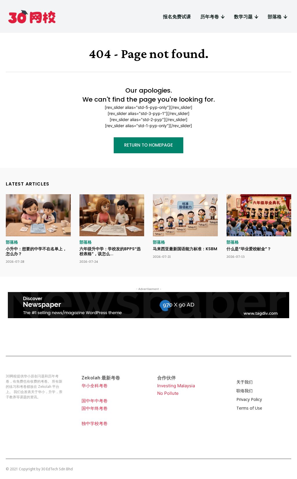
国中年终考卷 (95, 408)
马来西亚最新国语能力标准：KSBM (185, 249)
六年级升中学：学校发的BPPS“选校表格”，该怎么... (110, 251)
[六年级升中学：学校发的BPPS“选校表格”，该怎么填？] (111, 215)
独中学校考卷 (95, 423)
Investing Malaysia (176, 385)
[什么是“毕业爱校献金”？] (259, 215)
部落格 (12, 242)
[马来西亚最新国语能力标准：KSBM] (185, 215)
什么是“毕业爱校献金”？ (249, 249)
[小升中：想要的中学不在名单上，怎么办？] (38, 215)
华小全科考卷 (95, 385)
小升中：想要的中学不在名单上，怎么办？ (36, 251)
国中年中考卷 (95, 401)
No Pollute (168, 393)
